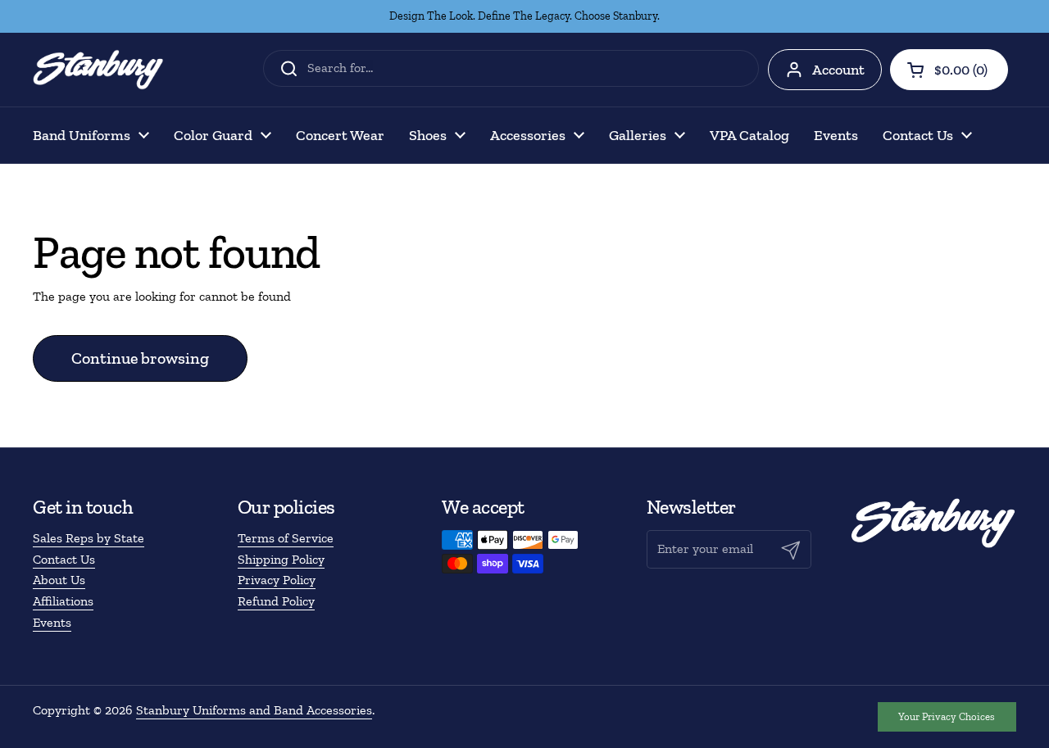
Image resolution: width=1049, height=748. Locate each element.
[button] (949, 69)
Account (838, 70)
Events (52, 622)
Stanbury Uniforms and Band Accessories (254, 710)
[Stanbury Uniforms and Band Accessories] (98, 69)
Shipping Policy (281, 559)
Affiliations (63, 601)
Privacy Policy (277, 579)
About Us (59, 579)
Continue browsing (140, 358)
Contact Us (64, 559)
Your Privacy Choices (946, 716)
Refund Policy (276, 601)
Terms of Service (286, 538)
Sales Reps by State (88, 538)
